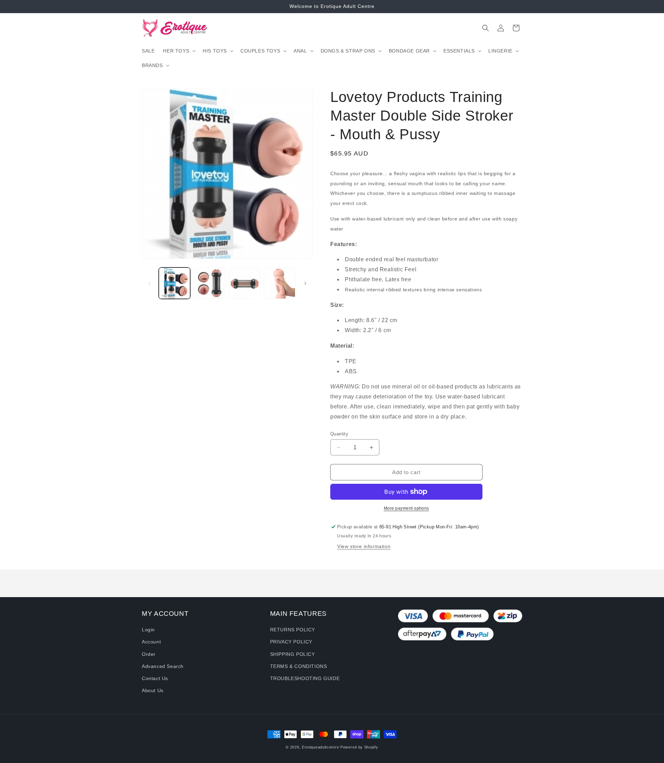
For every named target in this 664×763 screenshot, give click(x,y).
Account (151, 642)
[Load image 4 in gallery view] (279, 283)
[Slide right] (305, 283)
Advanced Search (163, 666)
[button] (179, 51)
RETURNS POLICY (292, 629)
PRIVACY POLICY (291, 642)
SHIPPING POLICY (292, 654)
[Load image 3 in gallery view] (244, 283)
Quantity (339, 433)
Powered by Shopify (359, 747)
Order (149, 654)
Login (148, 629)
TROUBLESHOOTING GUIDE (305, 678)
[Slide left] (149, 283)
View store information (363, 546)
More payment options (406, 508)
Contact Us (155, 678)
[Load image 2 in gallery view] (209, 283)
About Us (153, 690)
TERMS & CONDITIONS (298, 666)
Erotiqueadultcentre (320, 747)
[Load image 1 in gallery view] (174, 283)
